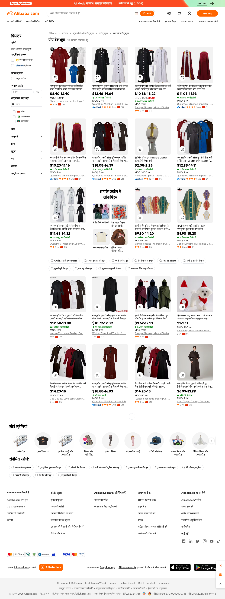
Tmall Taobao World (95, 583)
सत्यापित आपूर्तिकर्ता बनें (191, 520)
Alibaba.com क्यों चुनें (17, 499)
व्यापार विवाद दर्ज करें (146, 513)
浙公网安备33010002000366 (169, 593)
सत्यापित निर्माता (101, 499)
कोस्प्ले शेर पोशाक (78, 467)
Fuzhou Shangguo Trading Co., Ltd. (153, 398)
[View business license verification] (144, 593)
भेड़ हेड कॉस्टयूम (45, 475)
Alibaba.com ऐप (127, 567)
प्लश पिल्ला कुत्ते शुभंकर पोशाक (65, 261)
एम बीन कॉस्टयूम (121, 261)
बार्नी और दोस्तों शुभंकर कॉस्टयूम (107, 467)
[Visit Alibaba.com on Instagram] (204, 541)
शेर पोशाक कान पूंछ (145, 261)
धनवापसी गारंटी (57, 506)
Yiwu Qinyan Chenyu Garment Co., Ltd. (195, 401)
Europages (163, 583)
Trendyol (150, 583)
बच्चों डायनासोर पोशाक (195, 261)
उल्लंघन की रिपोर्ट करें (147, 533)
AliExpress (62, 583)
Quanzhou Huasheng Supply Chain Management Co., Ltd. (68, 243)
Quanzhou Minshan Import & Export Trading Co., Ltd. (110, 103)
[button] (136, 13)
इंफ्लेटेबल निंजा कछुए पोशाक (142, 268)
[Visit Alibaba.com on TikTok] (219, 541)
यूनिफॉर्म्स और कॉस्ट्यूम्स (83, 33)
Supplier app (107, 567)
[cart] (179, 14)
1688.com (76, 583)
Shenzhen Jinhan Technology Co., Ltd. (68, 101)
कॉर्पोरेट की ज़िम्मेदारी (15, 513)
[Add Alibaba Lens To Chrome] (51, 567)
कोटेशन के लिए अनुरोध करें (105, 506)
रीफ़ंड (140, 520)
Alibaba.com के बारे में (18, 492)
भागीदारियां (185, 526)
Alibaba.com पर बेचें (191, 499)
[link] (220, 565)
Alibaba (52, 33)
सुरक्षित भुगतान (57, 499)
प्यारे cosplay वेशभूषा (167, 467)
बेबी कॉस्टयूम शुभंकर (193, 467)
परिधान (65, 33)
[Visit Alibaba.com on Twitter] (197, 541)
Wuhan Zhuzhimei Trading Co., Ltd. (68, 333)
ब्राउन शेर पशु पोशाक (23, 467)
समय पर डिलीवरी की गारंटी (62, 513)
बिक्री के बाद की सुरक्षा (60, 520)
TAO (140, 583)
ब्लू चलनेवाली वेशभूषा (69, 475)
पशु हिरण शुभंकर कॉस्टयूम (51, 467)
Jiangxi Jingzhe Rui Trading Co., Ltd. (153, 243)
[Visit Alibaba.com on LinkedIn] (190, 541)
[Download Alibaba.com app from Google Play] (206, 567)
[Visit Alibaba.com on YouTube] (212, 541)
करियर (10, 520)
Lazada (112, 583)
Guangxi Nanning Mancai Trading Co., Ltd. (153, 107)
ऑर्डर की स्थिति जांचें (190, 513)
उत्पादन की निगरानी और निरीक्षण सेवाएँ (67, 526)
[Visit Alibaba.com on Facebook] (183, 541)
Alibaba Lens (21, 567)
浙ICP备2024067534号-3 (202, 593)
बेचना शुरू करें (187, 506)
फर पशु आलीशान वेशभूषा (139, 467)
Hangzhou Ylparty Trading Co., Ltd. (153, 175)
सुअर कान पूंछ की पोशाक (111, 268)
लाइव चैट (142, 506)
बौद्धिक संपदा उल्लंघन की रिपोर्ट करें (152, 526)
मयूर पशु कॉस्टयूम (169, 261)
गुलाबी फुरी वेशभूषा (61, 268)
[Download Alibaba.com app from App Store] (180, 567)
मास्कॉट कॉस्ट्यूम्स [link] (121, 33)
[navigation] (26, 225)
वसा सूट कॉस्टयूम (85, 268)
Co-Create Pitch (16, 506)
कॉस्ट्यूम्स (103, 33)
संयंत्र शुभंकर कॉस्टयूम (96, 261)
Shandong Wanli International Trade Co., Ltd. (195, 330)
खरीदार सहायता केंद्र (147, 499)
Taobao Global (127, 583)
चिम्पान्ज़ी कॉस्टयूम (22, 475)
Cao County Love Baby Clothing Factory (68, 398)
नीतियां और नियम (58, 533)
